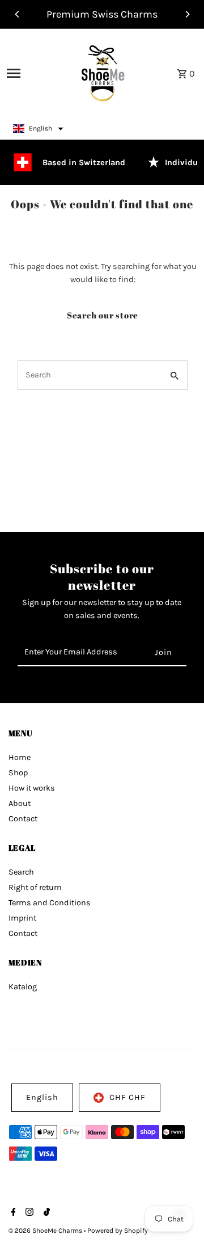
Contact (22, 819)
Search (21, 872)
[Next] (187, 14)
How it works (31, 788)
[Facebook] (12, 1213)
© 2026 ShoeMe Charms (46, 1230)
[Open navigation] (29, 73)
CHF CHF (127, 1097)
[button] (38, 128)
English (42, 1097)
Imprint (22, 918)
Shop (18, 773)
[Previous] (17, 14)
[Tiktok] (45, 1213)
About (19, 803)
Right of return (35, 887)
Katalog (22, 987)
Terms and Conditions (49, 903)
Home (19, 757)
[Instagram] (28, 1213)
